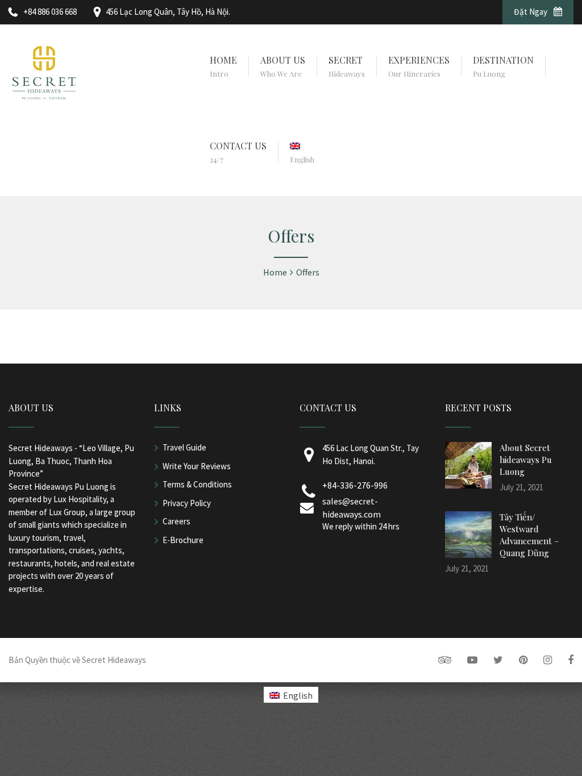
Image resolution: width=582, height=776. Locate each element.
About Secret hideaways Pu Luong (526, 459)
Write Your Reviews (197, 466)
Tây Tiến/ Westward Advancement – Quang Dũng (529, 534)
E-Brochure (183, 540)
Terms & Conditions (197, 484)
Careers (176, 521)
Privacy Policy (187, 503)
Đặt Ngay (531, 11)
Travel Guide (184, 447)
